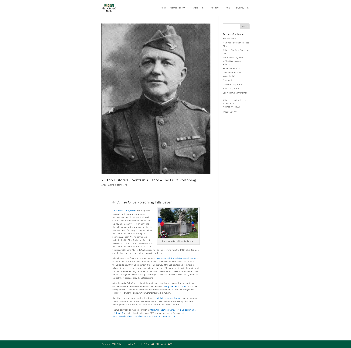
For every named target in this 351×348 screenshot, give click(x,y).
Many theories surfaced (175, 286)
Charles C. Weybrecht (233, 84)
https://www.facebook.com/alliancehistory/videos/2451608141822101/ (144, 316)
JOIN (228, 8)
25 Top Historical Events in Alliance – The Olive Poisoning (148, 180)
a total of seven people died (167, 298)
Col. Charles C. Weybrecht (124, 210)
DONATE (240, 8)
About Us (215, 8)
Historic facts (121, 184)
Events (111, 184)
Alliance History (177, 8)
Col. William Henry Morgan (235, 92)
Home (163, 8)
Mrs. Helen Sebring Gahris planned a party (176, 258)
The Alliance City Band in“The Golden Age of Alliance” (233, 61)
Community (228, 80)
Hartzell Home (198, 8)
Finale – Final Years (231, 68)
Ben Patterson (229, 38)
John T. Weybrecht (231, 88)
